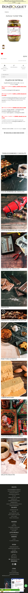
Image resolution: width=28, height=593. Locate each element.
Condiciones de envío (14, 546)
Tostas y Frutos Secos (14, 517)
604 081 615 (14, 557)
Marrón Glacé (14, 499)
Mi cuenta (14, 550)
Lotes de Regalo (14, 534)
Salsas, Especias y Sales (14, 513)
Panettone (14, 525)
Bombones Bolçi (14, 502)
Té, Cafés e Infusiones (14, 540)
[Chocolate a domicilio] (14, 289)
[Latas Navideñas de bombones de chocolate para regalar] (14, 417)
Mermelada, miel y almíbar (14, 497)
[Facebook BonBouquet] (13, 564)
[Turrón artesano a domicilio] (14, 379)
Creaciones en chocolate (14, 494)
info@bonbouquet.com (14, 559)
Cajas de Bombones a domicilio (14, 489)
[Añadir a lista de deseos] (14, 53)
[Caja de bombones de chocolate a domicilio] (14, 173)
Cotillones (14, 530)
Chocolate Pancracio (14, 505)
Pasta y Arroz (14, 516)
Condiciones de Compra (14, 574)
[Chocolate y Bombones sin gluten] (14, 314)
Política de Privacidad (14, 572)
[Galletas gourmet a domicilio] (14, 456)
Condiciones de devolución (14, 548)
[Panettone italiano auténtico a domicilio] (14, 340)
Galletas (14, 495)
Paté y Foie (14, 511)
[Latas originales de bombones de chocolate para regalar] (14, 211)
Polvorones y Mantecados (14, 527)
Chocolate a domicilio (14, 492)
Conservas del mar (14, 509)
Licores (14, 539)
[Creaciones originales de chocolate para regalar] (14, 250)
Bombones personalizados (14, 500)
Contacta (14, 554)
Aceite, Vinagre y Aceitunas (14, 514)
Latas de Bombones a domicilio (14, 491)
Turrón (14, 524)
